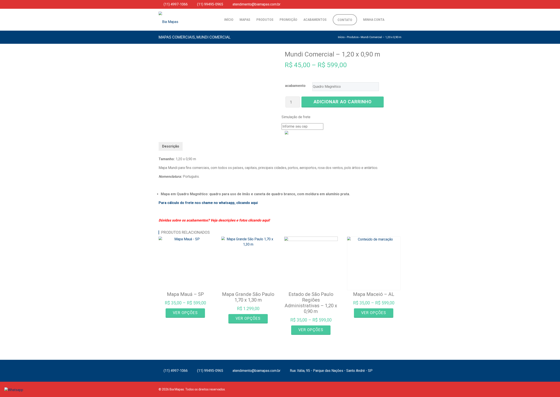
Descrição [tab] (170, 146)
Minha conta (373, 19)
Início (228, 19)
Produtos (353, 37)
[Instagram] (393, 4)
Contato (345, 20)
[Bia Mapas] (189, 16)
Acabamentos (315, 19)
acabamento (295, 86)
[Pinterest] (399, 4)
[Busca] (390, 20)
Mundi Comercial (213, 37)
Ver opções (185, 312)
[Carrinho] (397, 20)
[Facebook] (387, 4)
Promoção (288, 19)
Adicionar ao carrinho (342, 101)
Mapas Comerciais (177, 37)
